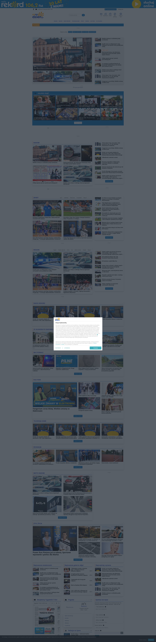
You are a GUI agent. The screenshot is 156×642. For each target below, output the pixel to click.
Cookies (62, 344)
